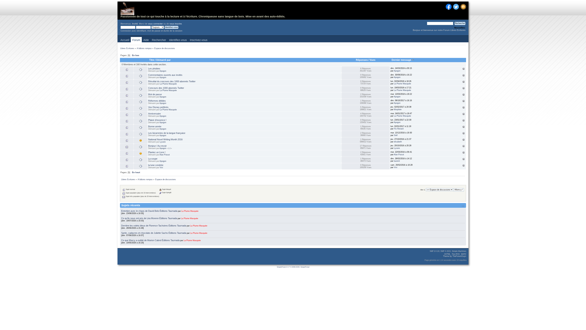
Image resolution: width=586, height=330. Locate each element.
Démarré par (163, 60)
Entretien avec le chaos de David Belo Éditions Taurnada (149, 211)
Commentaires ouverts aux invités (165, 75)
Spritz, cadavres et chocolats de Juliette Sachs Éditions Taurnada (154, 233)
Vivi (161, 167)
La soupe (152, 158)
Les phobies (154, 68)
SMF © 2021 (446, 251)
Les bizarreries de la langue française (166, 133)
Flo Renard (398, 129)
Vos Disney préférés (158, 107)
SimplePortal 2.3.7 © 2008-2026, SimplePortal (293, 267)
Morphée (398, 109)
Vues (372, 60)
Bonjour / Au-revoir (157, 146)
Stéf (396, 135)
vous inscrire (176, 24)
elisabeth (398, 142)
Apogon (162, 71)
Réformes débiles (157, 100)
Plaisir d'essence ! (157, 120)
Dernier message (402, 60)
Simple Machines (459, 251)
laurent (397, 161)
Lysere (163, 142)
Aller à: (422, 190)
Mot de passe (155, 94)
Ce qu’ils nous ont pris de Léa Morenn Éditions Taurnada (149, 218)
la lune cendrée (155, 165)
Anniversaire (154, 113)
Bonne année (154, 126)
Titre (151, 60)
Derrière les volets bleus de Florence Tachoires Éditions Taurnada (154, 225)
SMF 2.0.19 (434, 251)
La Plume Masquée (168, 84)
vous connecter (155, 24)
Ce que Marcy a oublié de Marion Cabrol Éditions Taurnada (150, 240)
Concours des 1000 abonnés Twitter (166, 88)
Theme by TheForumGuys (454, 256)
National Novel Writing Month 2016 (165, 139)
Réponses (362, 60)
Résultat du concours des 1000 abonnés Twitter (171, 81)
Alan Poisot (164, 155)
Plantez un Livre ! (156, 152)
